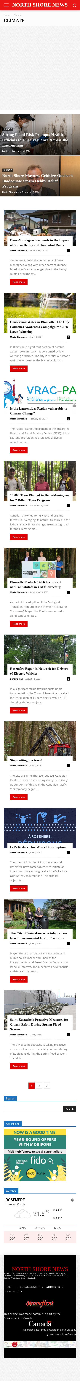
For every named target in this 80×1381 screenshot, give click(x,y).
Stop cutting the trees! (26, 760)
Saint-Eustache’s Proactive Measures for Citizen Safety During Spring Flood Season (39, 1024)
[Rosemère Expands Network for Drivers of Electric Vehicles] (40, 655)
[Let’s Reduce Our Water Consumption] (40, 828)
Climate (8, 129)
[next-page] (47, 1086)
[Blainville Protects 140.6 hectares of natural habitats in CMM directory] (40, 568)
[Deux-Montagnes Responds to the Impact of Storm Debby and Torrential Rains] (40, 228)
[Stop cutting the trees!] (40, 741)
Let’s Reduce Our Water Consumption (38, 847)
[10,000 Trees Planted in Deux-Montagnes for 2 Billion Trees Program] (40, 481)
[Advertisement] (40, 68)
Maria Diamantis (10, 192)
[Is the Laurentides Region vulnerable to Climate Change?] (40, 396)
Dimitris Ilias (8, 151)
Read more (19, 282)
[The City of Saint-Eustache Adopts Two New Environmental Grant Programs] (40, 919)
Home (7, 15)
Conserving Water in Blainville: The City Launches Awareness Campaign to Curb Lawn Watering (39, 326)
